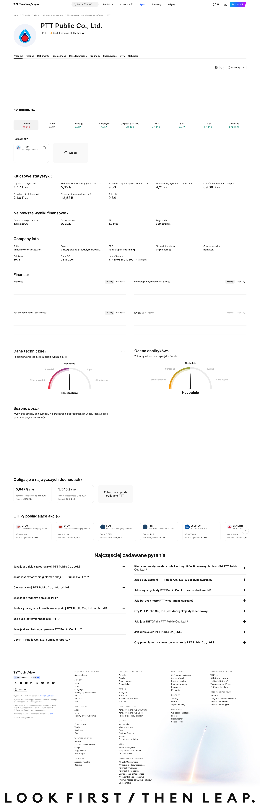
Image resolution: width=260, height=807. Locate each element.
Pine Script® (79, 753)
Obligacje (78, 689)
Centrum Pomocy (126, 733)
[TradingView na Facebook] (21, 683)
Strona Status (125, 783)
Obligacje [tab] (133, 56)
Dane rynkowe (125, 681)
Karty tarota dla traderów (130, 750)
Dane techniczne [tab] (78, 56)
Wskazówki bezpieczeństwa (131, 777)
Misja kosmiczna (126, 727)
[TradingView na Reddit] (53, 683)
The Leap (123, 701)
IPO (76, 733)
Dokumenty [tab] (43, 56)
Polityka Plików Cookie (129, 771)
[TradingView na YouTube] (26, 683)
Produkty (108, 4)
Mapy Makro (80, 750)
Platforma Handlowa (219, 687)
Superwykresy (80, 675)
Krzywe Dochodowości (84, 744)
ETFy (76, 686)
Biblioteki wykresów (219, 678)
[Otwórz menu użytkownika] (225, 4)
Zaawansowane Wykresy (221, 684)
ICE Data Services (47, 696)
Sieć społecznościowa (181, 675)
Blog (121, 730)
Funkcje (122, 675)
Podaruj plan (124, 684)
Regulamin (176, 687)
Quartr (50, 714)
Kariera (122, 736)
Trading (174, 698)
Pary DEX (78, 698)
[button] (115, 4)
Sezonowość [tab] (110, 56)
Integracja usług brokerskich (223, 698)
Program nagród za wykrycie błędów (135, 780)
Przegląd (123, 692)
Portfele (77, 741)
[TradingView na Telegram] (42, 683)
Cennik (122, 678)
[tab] (109, 282)
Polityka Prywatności (128, 768)
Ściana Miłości (177, 678)
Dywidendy (79, 730)
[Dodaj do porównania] (44, 148)
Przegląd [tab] (18, 56)
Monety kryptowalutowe (85, 692)
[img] (83, 33)
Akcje (76, 683)
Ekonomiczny (80, 724)
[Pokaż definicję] (38, 183)
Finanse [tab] (30, 56)
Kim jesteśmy (124, 724)
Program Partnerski (218, 701)
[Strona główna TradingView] (26, 4)
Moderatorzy (177, 690)
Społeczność (126, 4)
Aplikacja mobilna (82, 762)
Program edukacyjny (219, 704)
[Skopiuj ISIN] (135, 260)
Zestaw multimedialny (128, 739)
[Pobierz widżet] (222, 67)
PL (218, 4)
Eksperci (175, 716)
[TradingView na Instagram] (32, 683)
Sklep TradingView (127, 747)
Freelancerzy (177, 719)
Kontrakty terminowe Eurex (131, 713)
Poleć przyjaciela (178, 681)
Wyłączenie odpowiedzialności (132, 765)
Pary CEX (78, 695)
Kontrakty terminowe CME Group (133, 710)
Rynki (143, 4)
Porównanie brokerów (128, 698)
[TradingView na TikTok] (48, 683)
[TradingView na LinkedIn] (37, 683)
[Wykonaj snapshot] (216, 67)
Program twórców (179, 684)
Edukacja (175, 701)
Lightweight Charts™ (219, 681)
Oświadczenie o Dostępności (131, 774)
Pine (76, 701)
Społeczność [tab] (59, 56)
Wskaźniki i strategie (180, 713)
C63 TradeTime (125, 753)
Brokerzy (157, 4)
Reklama (214, 695)
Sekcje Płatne (177, 722)
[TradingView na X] (15, 683)
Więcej (171, 4)
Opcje (77, 747)
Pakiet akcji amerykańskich (131, 716)
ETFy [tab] (122, 56)
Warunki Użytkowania (128, 762)
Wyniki (77, 727)
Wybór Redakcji (178, 704)
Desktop (78, 765)
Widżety (214, 675)
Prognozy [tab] (95, 56)
